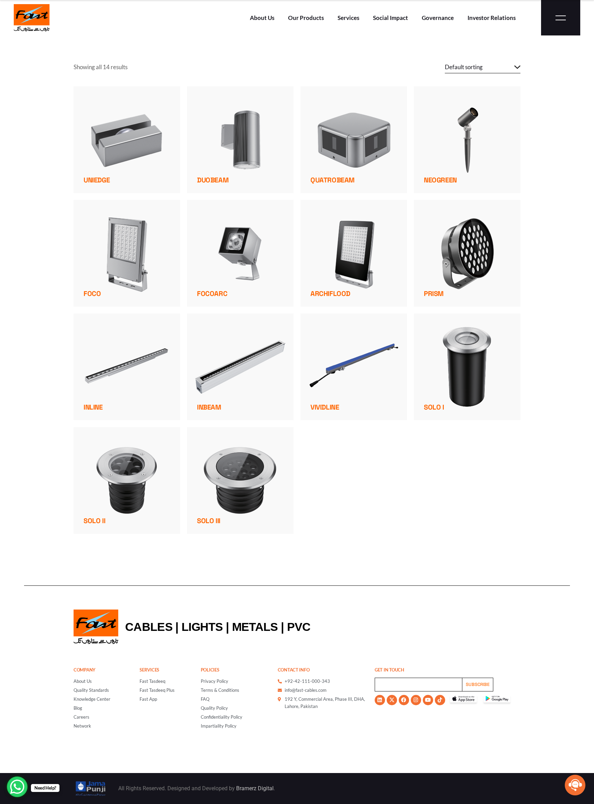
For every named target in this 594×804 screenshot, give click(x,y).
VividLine (324, 407)
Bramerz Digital (255, 788)
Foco (92, 293)
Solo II (94, 520)
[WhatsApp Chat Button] (17, 786)
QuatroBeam (332, 180)
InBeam (209, 407)
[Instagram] (416, 700)
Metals (255, 626)
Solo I (434, 407)
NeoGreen (440, 180)
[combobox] (482, 67)
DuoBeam (213, 180)
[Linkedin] (380, 700)
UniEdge (97, 180)
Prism (434, 293)
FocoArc (212, 293)
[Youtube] (428, 700)
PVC (299, 626)
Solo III (208, 520)
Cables (149, 626)
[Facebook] (404, 700)
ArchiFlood (330, 293)
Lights (202, 626)
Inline (93, 407)
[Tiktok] (440, 700)
